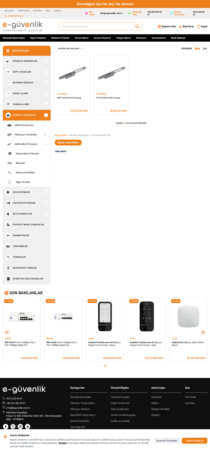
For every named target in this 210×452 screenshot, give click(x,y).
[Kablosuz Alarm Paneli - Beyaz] (188, 316)
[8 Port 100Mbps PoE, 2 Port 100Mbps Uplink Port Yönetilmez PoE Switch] (21, 316)
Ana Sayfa (60, 135)
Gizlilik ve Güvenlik (120, 421)
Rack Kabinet (178, 38)
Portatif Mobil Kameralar (28, 225)
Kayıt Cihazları (38, 38)
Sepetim (155, 415)
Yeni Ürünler (20, 246)
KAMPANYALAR (15, 16)
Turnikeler (19, 257)
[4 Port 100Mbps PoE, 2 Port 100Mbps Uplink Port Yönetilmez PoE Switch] (63, 316)
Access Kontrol (102, 38)
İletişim (57, 10)
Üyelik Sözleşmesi (120, 403)
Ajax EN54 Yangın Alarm (83, 415)
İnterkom (141, 38)
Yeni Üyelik (190, 397)
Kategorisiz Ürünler (25, 268)
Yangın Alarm (123, 38)
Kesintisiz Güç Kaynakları (28, 279)
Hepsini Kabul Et (194, 440)
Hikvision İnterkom (80, 409)
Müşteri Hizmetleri (160, 409)
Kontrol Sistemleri (79, 135)
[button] (68, 4)
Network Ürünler (60, 38)
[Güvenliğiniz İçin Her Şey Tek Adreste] (85, 4)
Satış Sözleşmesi (120, 409)
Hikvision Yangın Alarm (82, 403)
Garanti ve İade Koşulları (123, 415)
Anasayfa (9, 10)
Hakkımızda (23, 10)
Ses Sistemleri (77, 427)
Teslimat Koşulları (120, 397)
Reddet (63, 443)
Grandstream (21, 235)
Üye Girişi (190, 403)
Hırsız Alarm (82, 38)
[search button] (137, 26)
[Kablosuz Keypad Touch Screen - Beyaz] (105, 316)
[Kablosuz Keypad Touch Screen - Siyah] (146, 316)
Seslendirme (159, 38)
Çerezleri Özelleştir (166, 440)
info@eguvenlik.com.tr (18, 408)
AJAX (91, 338)
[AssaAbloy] (60, 151)
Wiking (8, 338)
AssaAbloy (62, 94)
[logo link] (22, 26)
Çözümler (37, 10)
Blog (48, 10)
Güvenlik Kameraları (14, 38)
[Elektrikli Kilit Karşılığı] (72, 73)
